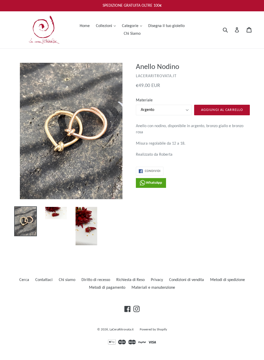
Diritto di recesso (95, 280)
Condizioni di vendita (186, 280)
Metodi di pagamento (107, 288)
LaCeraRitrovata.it (122, 329)
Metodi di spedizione (227, 280)
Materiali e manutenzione (153, 288)
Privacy (157, 280)
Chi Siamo (132, 34)
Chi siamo (67, 280)
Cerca (24, 280)
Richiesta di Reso (130, 280)
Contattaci (44, 280)
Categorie (133, 26)
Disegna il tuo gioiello (166, 26)
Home (85, 26)
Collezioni (107, 26)
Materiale (144, 100)
